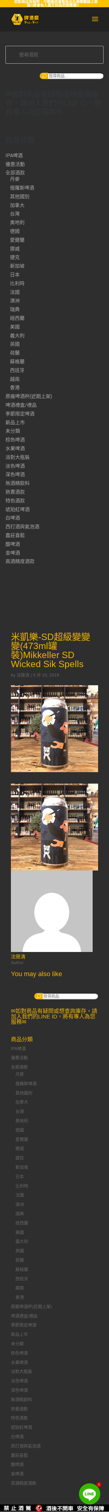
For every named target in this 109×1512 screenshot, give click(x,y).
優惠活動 (15, 164)
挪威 (15, 249)
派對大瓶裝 (17, 457)
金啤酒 (12, 553)
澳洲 (15, 301)
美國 (15, 327)
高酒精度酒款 (20, 561)
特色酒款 (15, 501)
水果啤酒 (15, 448)
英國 (15, 344)
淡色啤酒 (15, 466)
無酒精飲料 (17, 483)
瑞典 (15, 309)
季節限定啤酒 (20, 414)
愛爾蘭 (17, 240)
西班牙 (17, 370)
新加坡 (17, 266)
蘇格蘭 (17, 361)
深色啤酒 (15, 474)
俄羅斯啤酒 (22, 188)
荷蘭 (15, 353)
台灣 (15, 214)
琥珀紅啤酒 (17, 509)
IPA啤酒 (14, 155)
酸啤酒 (12, 544)
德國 (15, 231)
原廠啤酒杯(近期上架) (28, 396)
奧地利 (17, 222)
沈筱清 (23, 675)
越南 (15, 379)
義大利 (17, 336)
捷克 (15, 257)
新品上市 (15, 422)
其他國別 (19, 196)
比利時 (17, 283)
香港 (15, 387)
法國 (15, 292)
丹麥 (15, 179)
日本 (15, 275)
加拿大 (17, 205)
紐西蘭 (17, 318)
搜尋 (44, 76)
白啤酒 (12, 518)
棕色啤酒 (15, 440)
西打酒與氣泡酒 (22, 527)
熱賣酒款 (15, 492)
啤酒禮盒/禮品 (21, 405)
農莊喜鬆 (15, 535)
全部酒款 (15, 173)
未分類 (12, 431)
